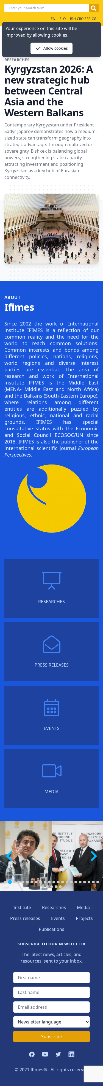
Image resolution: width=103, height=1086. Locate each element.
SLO (63, 18)
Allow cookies (55, 48)
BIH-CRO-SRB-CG (83, 18)
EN (53, 18)
